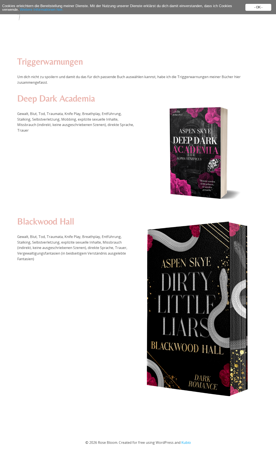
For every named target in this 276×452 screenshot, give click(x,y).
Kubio (186, 442)
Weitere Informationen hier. (41, 10)
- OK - (258, 7)
